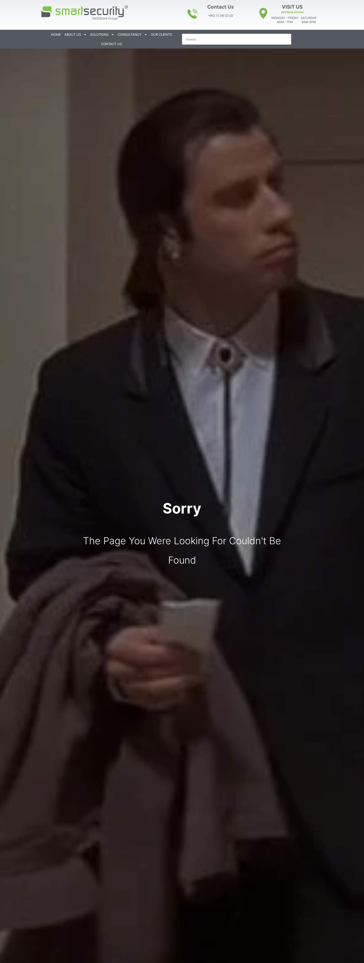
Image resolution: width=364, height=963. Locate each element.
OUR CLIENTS (161, 34)
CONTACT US (111, 44)
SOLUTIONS (99, 34)
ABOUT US (72, 34)
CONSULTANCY (130, 34)
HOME (56, 34)
